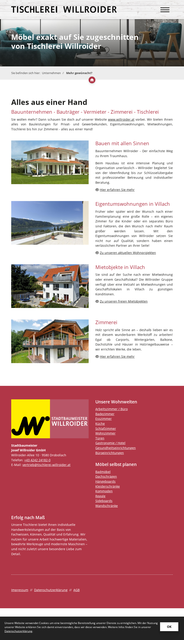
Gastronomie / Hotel (110, 443)
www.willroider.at (121, 119)
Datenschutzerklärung (51, 590)
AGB (76, 590)
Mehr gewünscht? (79, 73)
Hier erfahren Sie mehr (117, 190)
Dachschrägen (106, 476)
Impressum (19, 590)
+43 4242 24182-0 (37, 460)
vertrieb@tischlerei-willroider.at (46, 465)
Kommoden (104, 491)
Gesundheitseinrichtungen (115, 448)
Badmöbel (103, 472)
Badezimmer (104, 414)
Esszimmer (103, 418)
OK (169, 626)
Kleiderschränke (107, 486)
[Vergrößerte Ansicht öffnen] (50, 162)
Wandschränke (106, 506)
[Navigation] (165, 7)
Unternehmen (51, 73)
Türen (99, 438)
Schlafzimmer (105, 428)
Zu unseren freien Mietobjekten (124, 301)
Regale (100, 496)
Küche (100, 423)
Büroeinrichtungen (109, 453)
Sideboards (103, 501)
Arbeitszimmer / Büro (111, 409)
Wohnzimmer (105, 433)
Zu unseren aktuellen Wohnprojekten (128, 253)
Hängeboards (105, 481)
